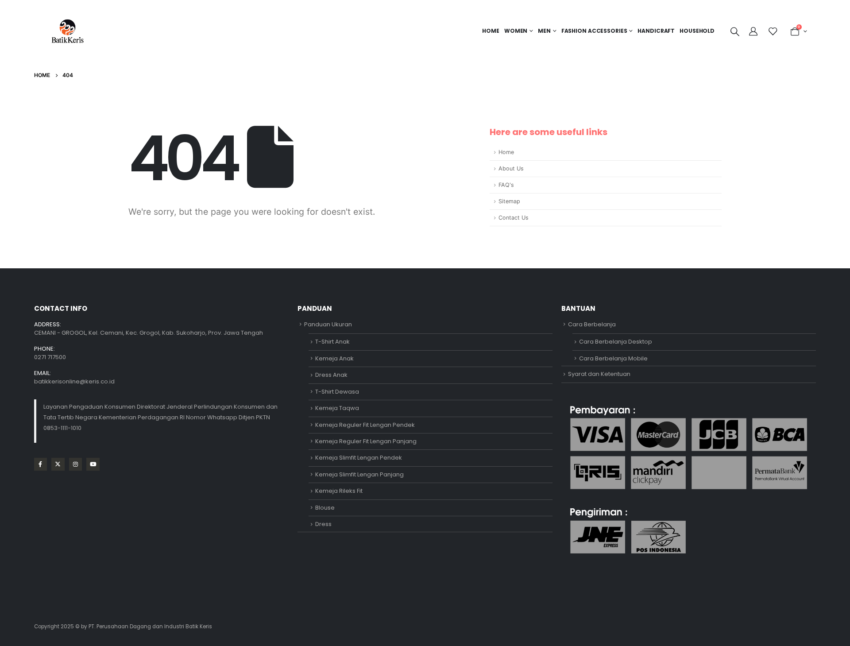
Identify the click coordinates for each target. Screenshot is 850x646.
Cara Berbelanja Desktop (615, 341)
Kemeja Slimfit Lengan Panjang (359, 474)
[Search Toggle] (735, 31)
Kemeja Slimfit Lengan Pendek (358, 457)
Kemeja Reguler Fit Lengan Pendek (365, 425)
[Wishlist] (772, 31)
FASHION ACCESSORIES (594, 31)
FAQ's (506, 185)
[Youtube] (92, 464)
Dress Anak (331, 375)
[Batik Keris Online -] (67, 31)
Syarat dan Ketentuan (599, 374)
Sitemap (509, 201)
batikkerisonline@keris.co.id (74, 381)
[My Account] (754, 31)
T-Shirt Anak (332, 341)
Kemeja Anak (334, 358)
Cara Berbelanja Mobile (613, 358)
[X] (57, 464)
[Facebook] (40, 464)
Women (515, 31)
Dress (323, 524)
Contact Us (513, 217)
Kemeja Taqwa (337, 408)
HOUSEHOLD (697, 31)
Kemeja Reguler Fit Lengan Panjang (366, 441)
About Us (511, 168)
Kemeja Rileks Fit (339, 491)
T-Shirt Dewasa (337, 391)
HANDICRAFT (656, 31)
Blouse (325, 507)
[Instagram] (75, 464)
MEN (544, 31)
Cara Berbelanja (592, 324)
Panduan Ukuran (328, 324)
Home (490, 31)
